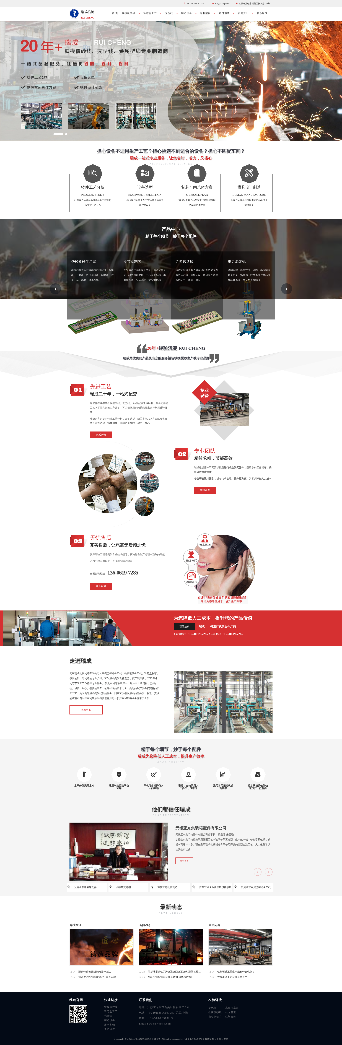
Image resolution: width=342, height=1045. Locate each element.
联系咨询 (101, 434)
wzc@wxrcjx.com (222, 3)
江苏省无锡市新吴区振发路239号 (254, 3)
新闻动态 (145, 925)
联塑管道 (230, 1016)
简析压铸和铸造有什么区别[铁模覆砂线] (170, 977)
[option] (171, 80)
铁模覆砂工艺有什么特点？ (232, 977)
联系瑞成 (262, 13)
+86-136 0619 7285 (195, 3)
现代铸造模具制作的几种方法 (94, 971)
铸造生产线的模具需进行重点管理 (97, 977)
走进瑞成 (224, 13)
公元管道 (230, 1012)
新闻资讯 (243, 13)
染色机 (212, 1008)
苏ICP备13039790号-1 (193, 1039)
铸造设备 (186, 13)
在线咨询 (205, 490)
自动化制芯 (215, 1016)
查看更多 (184, 861)
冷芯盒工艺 (150, 13)
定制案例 (205, 13)
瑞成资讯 (75, 925)
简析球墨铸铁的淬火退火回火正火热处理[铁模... (174, 971)
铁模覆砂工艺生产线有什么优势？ (236, 971)
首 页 (115, 13)
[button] (58, 134)
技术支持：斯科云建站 (216, 1039)
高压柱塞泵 (232, 1008)
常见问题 (214, 925)
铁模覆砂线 (128, 13)
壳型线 (169, 13)
